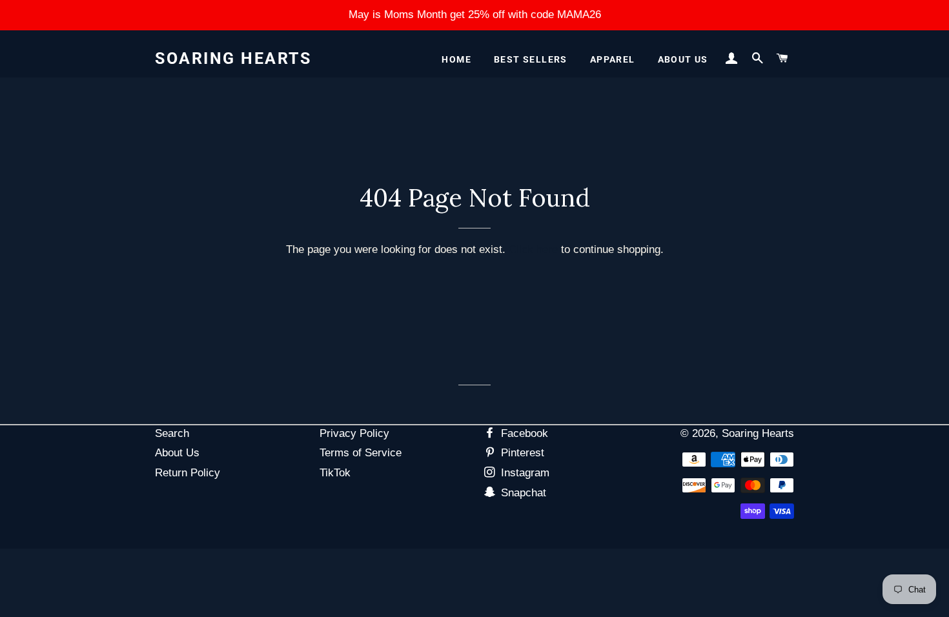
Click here (533, 249)
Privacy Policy (354, 433)
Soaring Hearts (233, 58)
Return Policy (187, 473)
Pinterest (521, 453)
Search (172, 433)
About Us (683, 59)
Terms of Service (361, 453)
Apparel (612, 59)
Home (456, 59)
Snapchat (522, 493)
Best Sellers (530, 59)
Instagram (523, 473)
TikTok (335, 473)
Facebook (523, 433)
